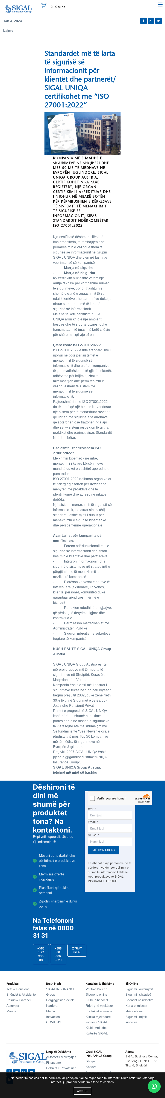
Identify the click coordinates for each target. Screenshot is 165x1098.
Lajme (8, 30)
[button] (154, 1086)
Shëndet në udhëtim (139, 1000)
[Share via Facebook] (143, 21)
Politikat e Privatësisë (61, 1068)
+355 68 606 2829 (58, 954)
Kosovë (91, 1067)
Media (50, 1011)
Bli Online (58, 7)
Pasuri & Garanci (18, 1000)
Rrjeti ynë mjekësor (99, 1005)
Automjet (12, 1005)
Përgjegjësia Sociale (60, 1000)
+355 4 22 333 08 (40, 954)
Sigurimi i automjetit (139, 989)
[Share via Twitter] (158, 21)
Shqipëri (91, 1061)
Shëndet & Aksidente (21, 994)
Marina (11, 1011)
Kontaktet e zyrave (99, 1011)
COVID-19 (53, 1022)
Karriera (51, 1005)
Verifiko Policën (96, 989)
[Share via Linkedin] (151, 21)
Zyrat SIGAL (77, 950)
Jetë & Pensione (17, 989)
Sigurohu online (96, 994)
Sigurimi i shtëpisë (138, 994)
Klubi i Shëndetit (97, 1000)
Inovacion (53, 1017)
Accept (82, 1091)
